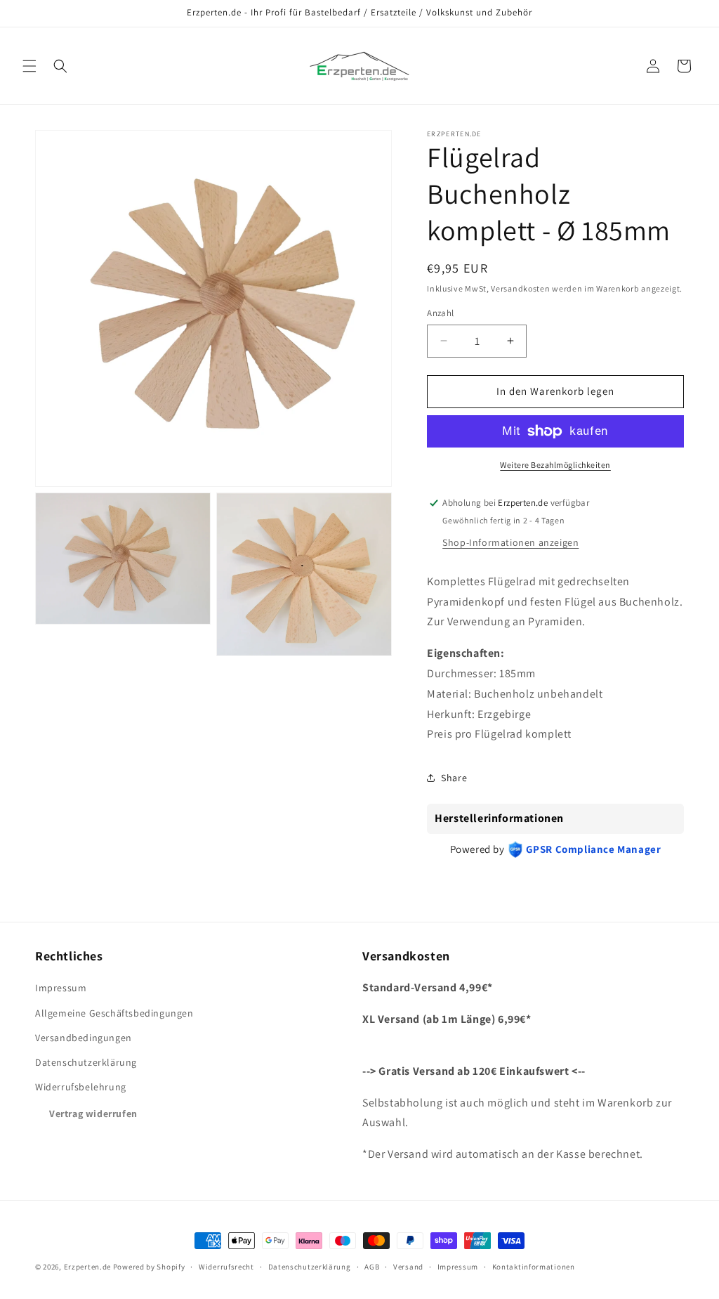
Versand (408, 1267)
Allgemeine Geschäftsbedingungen (114, 1013)
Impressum (60, 987)
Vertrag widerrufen (93, 1113)
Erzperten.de (87, 1267)
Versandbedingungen (83, 1037)
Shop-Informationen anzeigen (510, 542)
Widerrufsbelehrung (80, 1087)
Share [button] (454, 777)
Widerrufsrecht (226, 1267)
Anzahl (440, 313)
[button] (29, 66)
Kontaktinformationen (533, 1267)
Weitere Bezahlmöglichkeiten (555, 464)
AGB (371, 1267)
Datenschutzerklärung (86, 1062)
